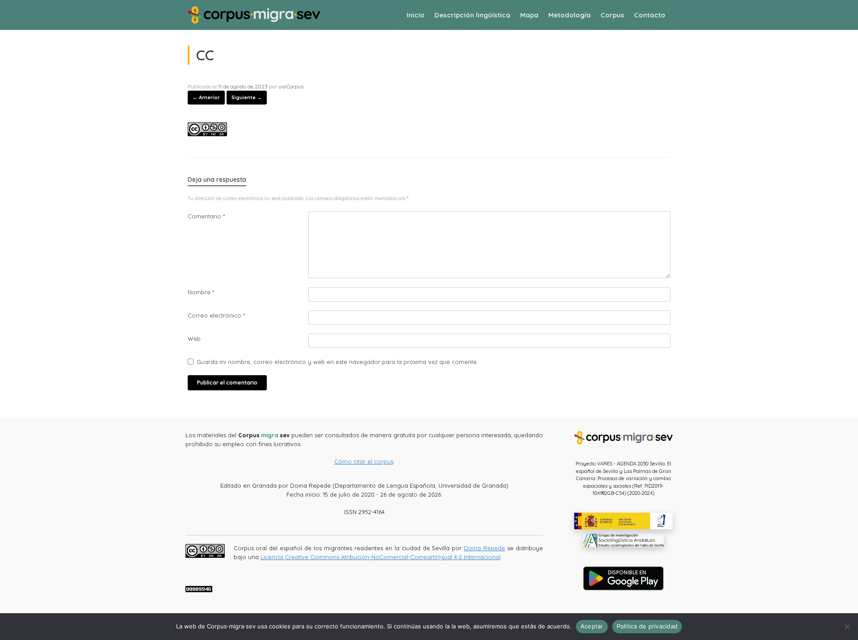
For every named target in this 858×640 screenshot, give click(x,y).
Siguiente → (246, 97)
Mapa (529, 15)
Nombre (201, 292)
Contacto (649, 15)
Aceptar (591, 626)
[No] (846, 626)
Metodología (569, 15)
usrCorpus (290, 86)
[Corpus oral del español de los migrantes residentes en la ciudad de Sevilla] (254, 15)
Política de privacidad (647, 626)
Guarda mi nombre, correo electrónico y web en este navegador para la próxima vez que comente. (337, 361)
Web (194, 338)
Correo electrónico (216, 315)
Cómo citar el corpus (363, 461)
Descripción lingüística (472, 15)
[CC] (207, 133)
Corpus (612, 15)
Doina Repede (484, 548)
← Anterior (206, 97)
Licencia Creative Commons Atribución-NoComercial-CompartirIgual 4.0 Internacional (380, 557)
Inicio (416, 15)
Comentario (206, 216)
